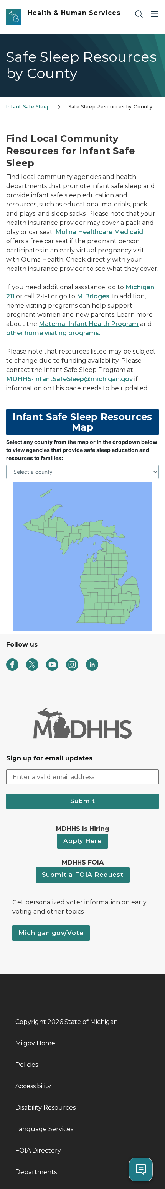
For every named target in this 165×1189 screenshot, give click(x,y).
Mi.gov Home (35, 1043)
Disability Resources (45, 1107)
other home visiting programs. (53, 333)
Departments (36, 1172)
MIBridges (93, 296)
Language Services (44, 1129)
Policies (26, 1064)
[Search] (139, 14)
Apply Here (82, 841)
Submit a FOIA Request (83, 874)
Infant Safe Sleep (28, 107)
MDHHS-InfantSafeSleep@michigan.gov (69, 379)
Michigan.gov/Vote (51, 933)
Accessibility (33, 1086)
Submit (82, 801)
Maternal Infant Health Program (89, 324)
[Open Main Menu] (154, 14)
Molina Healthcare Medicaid (99, 232)
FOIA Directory (38, 1150)
